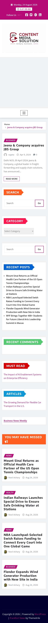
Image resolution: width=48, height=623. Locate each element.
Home (7, 124)
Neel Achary (14, 477)
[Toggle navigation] (24, 113)
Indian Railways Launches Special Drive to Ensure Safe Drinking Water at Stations (24, 290)
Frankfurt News (17, 618)
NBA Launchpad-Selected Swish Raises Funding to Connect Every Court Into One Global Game (22, 301)
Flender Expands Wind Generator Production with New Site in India (21, 575)
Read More (11, 178)
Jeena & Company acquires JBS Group (25, 127)
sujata (11, 154)
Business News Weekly (15, 420)
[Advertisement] (24, 82)
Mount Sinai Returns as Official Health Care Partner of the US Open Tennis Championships (24, 279)
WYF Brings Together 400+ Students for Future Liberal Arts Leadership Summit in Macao (24, 319)
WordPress (40, 614)
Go (39, 203)
